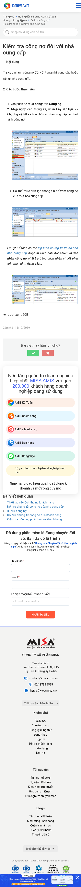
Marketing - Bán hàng (40, 821)
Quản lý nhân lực (40, 825)
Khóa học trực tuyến (40, 786)
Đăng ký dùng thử (41, 729)
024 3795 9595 (43, 684)
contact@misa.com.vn (43, 678)
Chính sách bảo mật (58, 860)
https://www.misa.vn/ (43, 690)
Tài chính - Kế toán (40, 816)
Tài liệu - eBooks (40, 777)
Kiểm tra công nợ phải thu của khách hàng (34, 519)
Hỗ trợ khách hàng (40, 743)
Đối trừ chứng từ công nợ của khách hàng (34, 515)
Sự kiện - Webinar (40, 782)
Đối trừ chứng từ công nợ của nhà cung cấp (35, 506)
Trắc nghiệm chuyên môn (40, 796)
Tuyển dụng (40, 748)
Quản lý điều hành (41, 830)
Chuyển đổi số (40, 834)
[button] (33, 353)
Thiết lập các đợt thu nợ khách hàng (30, 502)
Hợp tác (40, 739)
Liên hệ (40, 752)
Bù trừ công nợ (17, 511)
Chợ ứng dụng (40, 725)
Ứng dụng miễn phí (40, 791)
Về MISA (40, 720)
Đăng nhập (40, 734)
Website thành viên (38, 848)
